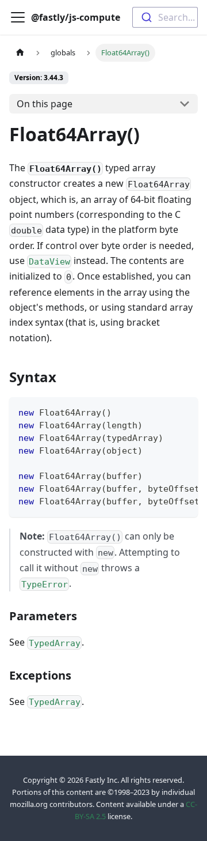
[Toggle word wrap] (162, 411)
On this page (44, 103)
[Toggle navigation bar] (17, 17)
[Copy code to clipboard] (183, 411)
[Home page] (20, 53)
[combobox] (165, 17)
